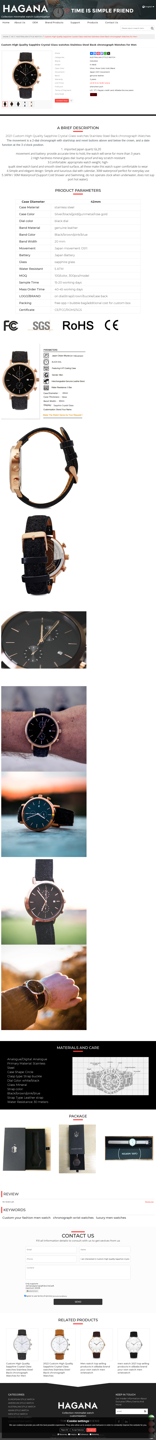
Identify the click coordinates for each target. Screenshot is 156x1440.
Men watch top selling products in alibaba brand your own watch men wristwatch (95, 1368)
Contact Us (111, 22)
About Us (19, 22)
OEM (35, 22)
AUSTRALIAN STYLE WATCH (29, 37)
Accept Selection (78, 1430)
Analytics (73, 1434)
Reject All (64, 1430)
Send (78, 1302)
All (12, 37)
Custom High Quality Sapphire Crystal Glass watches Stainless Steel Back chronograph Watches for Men (19, 1369)
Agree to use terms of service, (46, 1296)
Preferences (84, 1434)
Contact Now (62, 101)
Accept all (91, 1430)
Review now (149, 1202)
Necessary (63, 1434)
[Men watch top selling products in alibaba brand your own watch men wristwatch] (96, 1345)
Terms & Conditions (59, 1296)
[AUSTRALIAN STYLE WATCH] (93, 94)
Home (6, 22)
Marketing (95, 1434)
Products (92, 22)
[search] (152, 28)
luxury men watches (111, 1217)
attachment (33, 1291)
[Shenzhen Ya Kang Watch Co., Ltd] (25, 8)
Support (75, 22)
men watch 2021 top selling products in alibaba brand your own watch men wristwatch (133, 1368)
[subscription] (145, 1411)
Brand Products (54, 22)
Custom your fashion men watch (26, 1217)
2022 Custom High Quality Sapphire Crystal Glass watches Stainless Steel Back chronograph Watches (58, 1369)
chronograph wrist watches (73, 1217)
